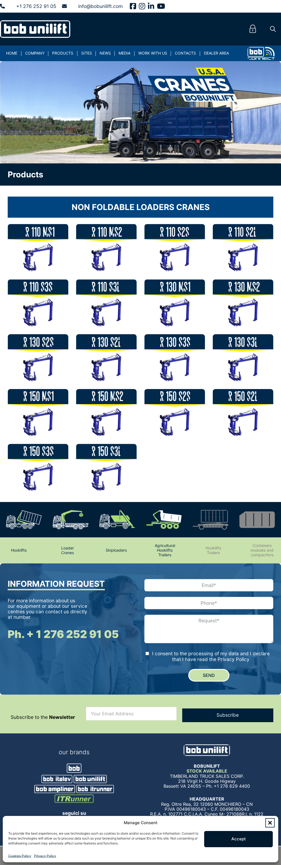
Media (124, 53)
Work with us (152, 53)
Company (34, 53)
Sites (86, 53)
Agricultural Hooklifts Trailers (165, 550)
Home (11, 53)
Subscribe (228, 715)
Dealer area (216, 53)
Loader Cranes (67, 550)
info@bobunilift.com (100, 6)
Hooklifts (19, 550)
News (105, 53)
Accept (238, 838)
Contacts (185, 53)
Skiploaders (116, 550)
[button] (270, 823)
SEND (209, 675)
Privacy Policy (45, 856)
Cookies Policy (19, 856)
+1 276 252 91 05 (36, 6)
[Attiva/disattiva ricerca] (273, 29)
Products (62, 53)
